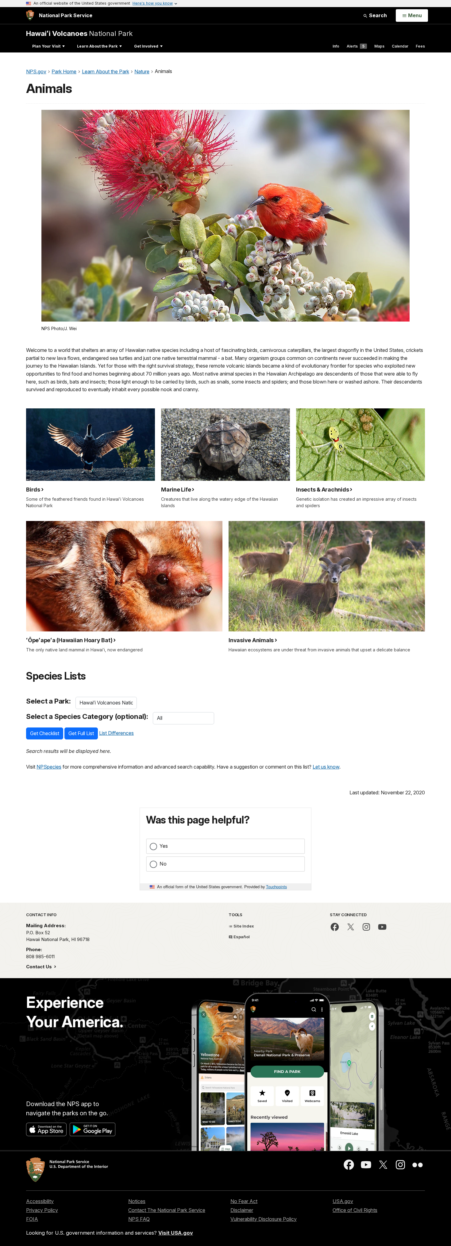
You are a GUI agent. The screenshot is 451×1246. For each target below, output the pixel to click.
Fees (420, 46)
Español (241, 936)
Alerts (355, 46)
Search (377, 15)
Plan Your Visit (46, 46)
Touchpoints (276, 886)
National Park (79, 33)
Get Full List (81, 733)
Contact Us (39, 967)
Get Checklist (44, 733)
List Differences (116, 733)
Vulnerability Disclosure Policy (263, 1219)
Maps (379, 46)
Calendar (400, 46)
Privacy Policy (42, 1210)
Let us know (326, 767)
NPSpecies (49, 767)
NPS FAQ (139, 1219)
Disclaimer (241, 1210)
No (163, 864)
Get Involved (146, 46)
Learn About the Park (97, 46)
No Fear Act (243, 1201)
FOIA (32, 1219)
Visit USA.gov (175, 1233)
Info (336, 46)
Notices (136, 1201)
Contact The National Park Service (166, 1210)
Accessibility (40, 1201)
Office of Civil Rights (355, 1210)
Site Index (243, 926)
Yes (164, 846)
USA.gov (343, 1201)
